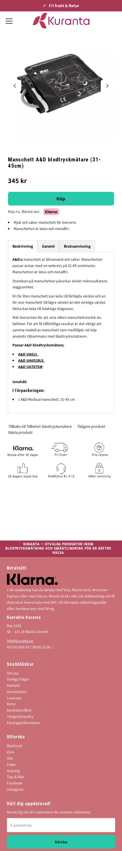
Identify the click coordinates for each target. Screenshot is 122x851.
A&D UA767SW (30, 366)
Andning (13, 770)
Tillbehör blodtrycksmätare (48, 426)
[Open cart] (113, 20)
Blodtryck (14, 745)
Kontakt (13, 685)
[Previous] (15, 86)
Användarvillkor (19, 710)
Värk (10, 752)
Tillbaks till (16, 426)
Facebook (14, 783)
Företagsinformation (23, 722)
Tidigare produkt (91, 426)
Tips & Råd (15, 776)
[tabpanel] (61, 332)
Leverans (14, 697)
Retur (11, 703)
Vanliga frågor (18, 679)
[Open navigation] (9, 20)
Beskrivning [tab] (22, 246)
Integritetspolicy (20, 716)
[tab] (48, 246)
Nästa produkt (20, 432)
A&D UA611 (27, 354)
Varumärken (17, 691)
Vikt (10, 758)
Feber (11, 764)
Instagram (15, 789)
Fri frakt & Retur (64, 5)
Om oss (13, 673)
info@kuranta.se (20, 640)
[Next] (107, 86)
